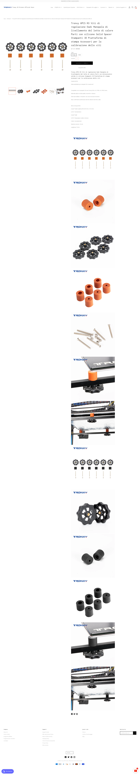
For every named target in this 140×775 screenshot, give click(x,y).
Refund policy (45, 745)
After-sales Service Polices (47, 734)
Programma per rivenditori (9, 738)
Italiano (68, 752)
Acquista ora (82, 67)
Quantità (73, 58)
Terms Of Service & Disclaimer (48, 740)
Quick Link (85, 729)
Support (44, 729)
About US (6, 732)
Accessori (103, 7)
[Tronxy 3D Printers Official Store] (8, 7)
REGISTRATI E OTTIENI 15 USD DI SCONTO (70, 1)
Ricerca (84, 732)
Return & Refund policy (47, 736)
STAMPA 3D (57, 7)
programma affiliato (8, 736)
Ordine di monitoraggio (87, 734)
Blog (83, 736)
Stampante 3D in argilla (91, 7)
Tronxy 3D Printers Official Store (23, 7)
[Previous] (7, 53)
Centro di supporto (120, 7)
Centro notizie (7, 734)
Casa (52, 7)
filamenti (110, 7)
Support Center (45, 732)
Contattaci (6, 740)
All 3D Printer (80, 7)
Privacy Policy (45, 743)
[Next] (65, 53)
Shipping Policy (45, 738)
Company (6, 729)
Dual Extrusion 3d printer (69, 7)
